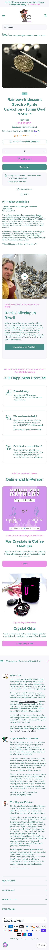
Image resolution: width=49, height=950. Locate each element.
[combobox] (24, 27)
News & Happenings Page (25, 731)
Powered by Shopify (32, 939)
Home (4, 34)
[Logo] (24, 15)
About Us (15, 675)
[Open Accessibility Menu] (5, 944)
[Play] (24, 276)
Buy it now (24, 167)
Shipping (15, 127)
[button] (45, 15)
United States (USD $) (13, 921)
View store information (17, 182)
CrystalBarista (20, 939)
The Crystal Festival (28, 702)
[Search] (4, 27)
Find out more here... (19, 868)
